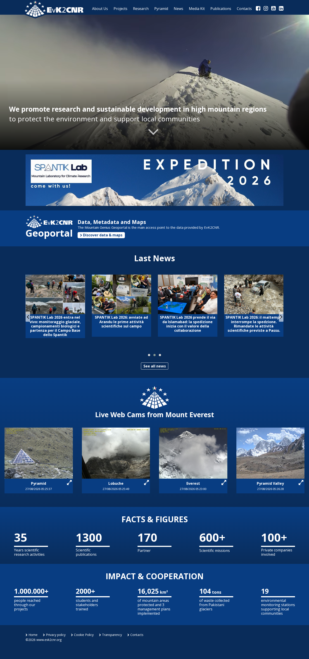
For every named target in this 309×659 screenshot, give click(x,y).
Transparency (111, 635)
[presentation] (28, 316)
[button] (149, 355)
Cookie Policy (83, 635)
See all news (154, 366)
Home (33, 635)
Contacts (136, 635)
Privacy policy (55, 635)
